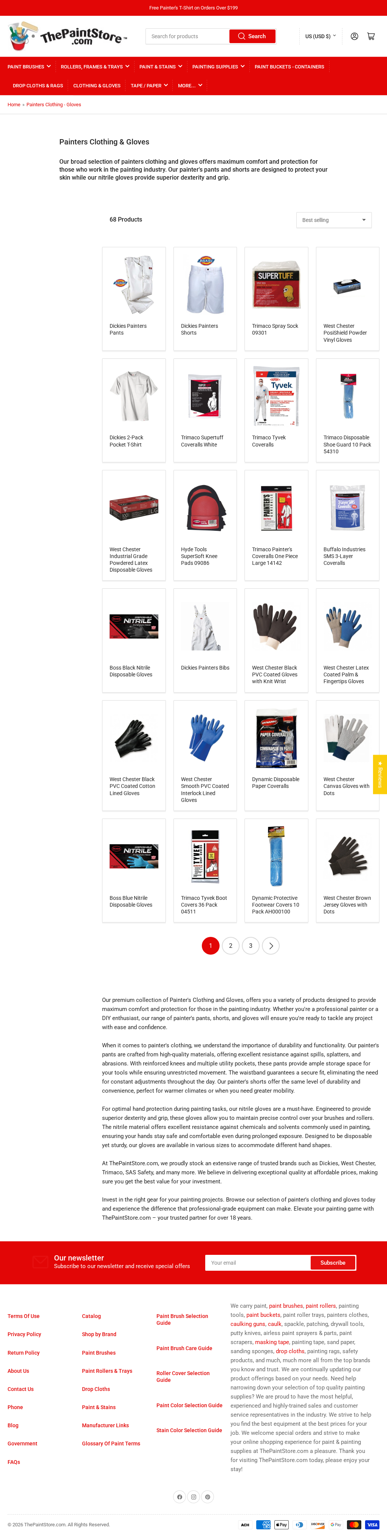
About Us (18, 1371)
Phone (15, 1407)
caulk (275, 1324)
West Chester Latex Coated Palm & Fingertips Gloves (346, 674)
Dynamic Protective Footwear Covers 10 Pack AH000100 (275, 905)
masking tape (272, 1342)
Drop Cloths (96, 1389)
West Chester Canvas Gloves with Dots (347, 786)
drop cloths (290, 1351)
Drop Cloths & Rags (38, 85)
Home (14, 104)
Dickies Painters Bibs (205, 668)
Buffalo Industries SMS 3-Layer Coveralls (344, 556)
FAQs (14, 1462)
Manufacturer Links (105, 1425)
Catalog (91, 1316)
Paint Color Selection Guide (189, 1405)
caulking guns (248, 1324)
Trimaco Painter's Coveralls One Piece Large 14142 (275, 556)
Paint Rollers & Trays (107, 1371)
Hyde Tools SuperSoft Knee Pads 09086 (199, 556)
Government (22, 1443)
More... (187, 85)
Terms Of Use (24, 1316)
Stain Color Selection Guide (189, 1430)
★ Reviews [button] (380, 774)
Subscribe (332, 1262)
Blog (13, 1425)
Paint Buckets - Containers (289, 67)
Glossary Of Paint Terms (111, 1443)
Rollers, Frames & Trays (92, 67)
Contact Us (21, 1389)
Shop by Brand (99, 1334)
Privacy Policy (24, 1334)
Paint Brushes (26, 67)
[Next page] (271, 946)
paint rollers (321, 1305)
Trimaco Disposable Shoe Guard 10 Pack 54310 (347, 444)
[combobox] (211, 36)
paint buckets (263, 1315)
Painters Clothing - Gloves (53, 104)
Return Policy (24, 1353)
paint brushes (286, 1305)
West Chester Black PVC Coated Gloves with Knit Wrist (274, 674)
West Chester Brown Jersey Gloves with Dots (347, 905)
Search (257, 36)
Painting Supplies (215, 67)
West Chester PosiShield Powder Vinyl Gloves (345, 333)
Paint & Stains (157, 67)
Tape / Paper (146, 85)
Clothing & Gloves (97, 85)
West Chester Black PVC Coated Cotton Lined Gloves (132, 786)
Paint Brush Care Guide (184, 1348)
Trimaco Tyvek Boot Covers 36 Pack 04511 (204, 905)
